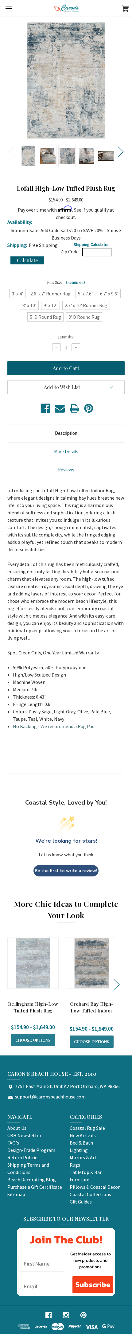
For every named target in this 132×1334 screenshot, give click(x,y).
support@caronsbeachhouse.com (50, 1097)
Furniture (79, 1179)
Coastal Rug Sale (87, 1128)
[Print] (74, 408)
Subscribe (93, 1284)
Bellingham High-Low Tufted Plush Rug (33, 1007)
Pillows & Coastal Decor (95, 1187)
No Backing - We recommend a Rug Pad (54, 726)
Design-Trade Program (31, 1150)
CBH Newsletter (24, 1135)
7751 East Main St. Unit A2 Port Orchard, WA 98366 (67, 1086)
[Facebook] (45, 408)
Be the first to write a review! (66, 871)
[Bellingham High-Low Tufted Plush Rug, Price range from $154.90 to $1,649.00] (33, 963)
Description (66, 433)
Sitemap (16, 1194)
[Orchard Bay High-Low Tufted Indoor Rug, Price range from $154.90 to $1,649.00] (91, 963)
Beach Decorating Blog (31, 1179)
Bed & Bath (81, 1143)
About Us (16, 1128)
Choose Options (33, 1040)
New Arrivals (83, 1135)
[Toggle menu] (8, 8)
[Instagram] (66, 1315)
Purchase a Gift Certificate (34, 1187)
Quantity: (66, 336)
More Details (66, 451)
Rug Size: (66, 282)
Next (120, 151)
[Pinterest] (89, 408)
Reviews (66, 470)
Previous (12, 151)
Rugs (75, 1165)
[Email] (60, 408)
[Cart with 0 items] (125, 9)
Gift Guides (81, 1202)
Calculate (27, 260)
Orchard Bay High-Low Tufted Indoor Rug (91, 1011)
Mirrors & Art (83, 1157)
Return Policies (23, 1157)
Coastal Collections (90, 1194)
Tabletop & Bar (86, 1172)
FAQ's (13, 1143)
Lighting (79, 1150)
